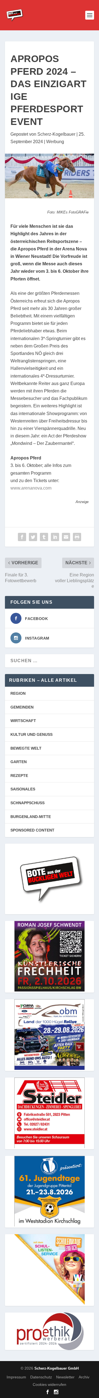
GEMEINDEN (22, 707)
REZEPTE (19, 775)
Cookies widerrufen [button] (49, 1384)
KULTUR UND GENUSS (31, 734)
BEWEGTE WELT (26, 748)
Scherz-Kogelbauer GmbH (56, 1368)
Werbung (55, 141)
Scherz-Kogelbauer (56, 134)
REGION (18, 693)
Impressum (16, 1377)
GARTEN (18, 762)
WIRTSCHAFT (23, 720)
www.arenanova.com (30, 488)
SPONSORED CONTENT (32, 830)
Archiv (84, 1377)
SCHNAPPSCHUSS (27, 803)
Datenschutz (41, 1377)
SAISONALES (22, 789)
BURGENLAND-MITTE (30, 816)
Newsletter (65, 1377)
